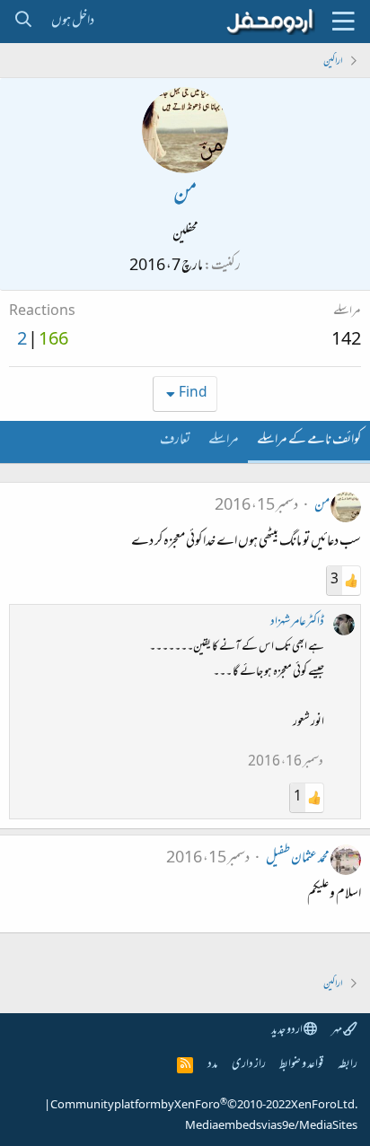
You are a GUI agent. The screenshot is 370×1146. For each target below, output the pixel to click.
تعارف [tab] (175, 440)
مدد (212, 1065)
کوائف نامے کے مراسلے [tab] (309, 440)
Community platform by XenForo (203, 1105)
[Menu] (343, 21)
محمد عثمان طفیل (298, 858)
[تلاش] (23, 21)
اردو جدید (287, 1031)
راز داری (249, 1065)
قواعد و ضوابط (301, 1065)
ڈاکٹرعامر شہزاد (297, 622)
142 (346, 341)
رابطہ (347, 1065)
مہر (337, 1031)
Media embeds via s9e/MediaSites (271, 1126)
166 (53, 341)
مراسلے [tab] (223, 440)
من (322, 506)
